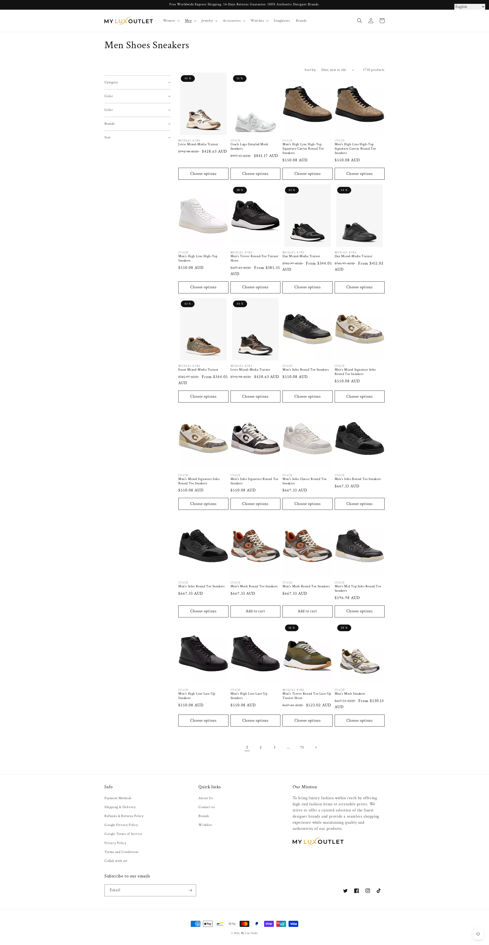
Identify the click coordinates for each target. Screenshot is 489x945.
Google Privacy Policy (121, 825)
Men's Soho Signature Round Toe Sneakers (254, 481)
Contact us (206, 807)
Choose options (203, 173)
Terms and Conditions (121, 852)
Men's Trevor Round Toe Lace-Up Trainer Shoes (306, 696)
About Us (205, 798)
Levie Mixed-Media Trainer (198, 145)
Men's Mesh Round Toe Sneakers (254, 587)
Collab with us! (116, 861)
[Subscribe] (190, 890)
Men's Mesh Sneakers (350, 694)
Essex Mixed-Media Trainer (198, 370)
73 (302, 747)
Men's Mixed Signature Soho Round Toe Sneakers (355, 372)
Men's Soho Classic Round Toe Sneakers (304, 481)
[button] (171, 20)
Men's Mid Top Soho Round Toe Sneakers (358, 589)
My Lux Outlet (249, 933)
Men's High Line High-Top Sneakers (197, 258)
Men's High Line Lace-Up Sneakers (196, 696)
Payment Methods (118, 798)
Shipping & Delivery (119, 807)
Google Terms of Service (123, 834)
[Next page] (315, 747)
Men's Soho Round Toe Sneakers (305, 370)
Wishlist (205, 825)
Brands (203, 816)
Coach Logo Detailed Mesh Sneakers (249, 147)
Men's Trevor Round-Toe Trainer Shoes (254, 258)
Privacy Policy (115, 843)
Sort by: (310, 70)
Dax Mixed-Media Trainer (301, 256)
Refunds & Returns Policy (123, 816)
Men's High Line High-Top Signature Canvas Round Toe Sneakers (303, 149)
